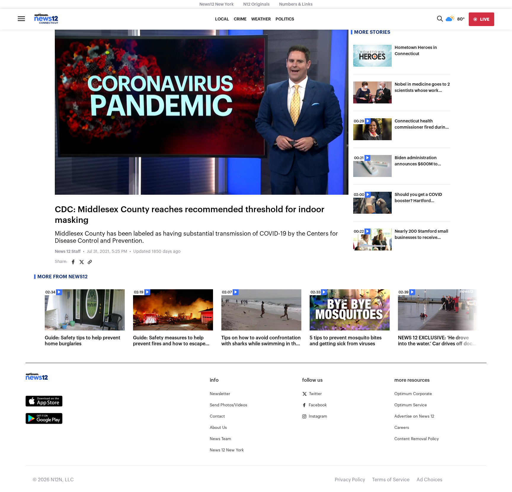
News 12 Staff (68, 252)
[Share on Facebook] (73, 262)
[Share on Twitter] (81, 262)
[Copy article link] (89, 262)
